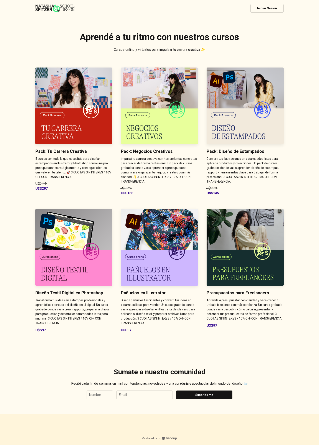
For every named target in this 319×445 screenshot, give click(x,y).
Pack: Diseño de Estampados (235, 151)
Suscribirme (204, 395)
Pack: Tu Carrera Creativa (61, 151)
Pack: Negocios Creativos (147, 151)
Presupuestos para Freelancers (238, 292)
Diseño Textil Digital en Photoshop (69, 292)
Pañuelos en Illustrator (143, 292)
